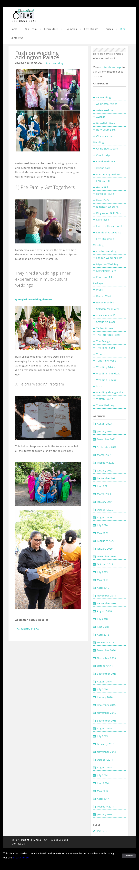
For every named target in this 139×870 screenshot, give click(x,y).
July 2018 (102, 619)
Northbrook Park (106, 270)
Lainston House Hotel (109, 226)
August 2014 (104, 767)
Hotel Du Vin (103, 200)
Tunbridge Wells (106, 360)
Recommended (105, 302)
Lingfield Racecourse (108, 232)
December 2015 (106, 705)
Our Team (31, 29)
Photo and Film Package (103, 280)
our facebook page (111, 67)
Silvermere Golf (105, 315)
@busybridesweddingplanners (33, 299)
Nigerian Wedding (107, 264)
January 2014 (105, 814)
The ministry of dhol (27, 628)
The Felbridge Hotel (108, 334)
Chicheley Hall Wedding (103, 139)
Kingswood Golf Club (108, 213)
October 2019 (105, 564)
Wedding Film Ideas (108, 373)
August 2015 (104, 728)
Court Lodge (103, 155)
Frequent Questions (108, 174)
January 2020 (105, 548)
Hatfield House (105, 193)
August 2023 (104, 423)
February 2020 (105, 540)
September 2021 (107, 478)
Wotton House (104, 398)
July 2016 (102, 689)
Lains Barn (102, 219)
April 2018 (103, 634)
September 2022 (107, 447)
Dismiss (129, 855)
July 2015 (102, 736)
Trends (100, 354)
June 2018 (103, 626)
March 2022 (104, 454)
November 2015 (106, 712)
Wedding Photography (109, 392)
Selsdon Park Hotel (107, 309)
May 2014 (102, 791)
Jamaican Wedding (107, 206)
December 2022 (106, 439)
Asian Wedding (55, 63)
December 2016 (106, 650)
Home (14, 29)
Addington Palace (106, 104)
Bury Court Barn (106, 129)
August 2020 (104, 517)
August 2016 (104, 681)
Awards (100, 116)
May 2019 (102, 580)
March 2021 (104, 494)
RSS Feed (102, 831)
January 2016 (105, 697)
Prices (109, 29)
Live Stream (91, 29)
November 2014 (106, 751)
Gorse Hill (102, 187)
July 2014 (102, 775)
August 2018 (104, 611)
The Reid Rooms (106, 347)
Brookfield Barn (105, 123)
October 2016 (105, 665)
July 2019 (102, 572)
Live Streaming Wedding (103, 242)
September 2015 (107, 720)
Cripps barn (103, 168)
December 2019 (106, 556)
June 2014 (103, 783)
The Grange (103, 341)
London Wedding (106, 251)
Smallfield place (105, 321)
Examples (71, 29)
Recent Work (103, 296)
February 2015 (105, 744)
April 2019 (103, 587)
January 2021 (105, 501)
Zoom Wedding (105, 405)
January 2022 (105, 470)
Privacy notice (21, 858)
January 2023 (105, 431)
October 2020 (105, 509)
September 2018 (107, 603)
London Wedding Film (109, 257)
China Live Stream (107, 148)
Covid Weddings (106, 161)
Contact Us (17, 37)
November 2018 (106, 595)
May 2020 (102, 533)
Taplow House (104, 328)
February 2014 (105, 806)
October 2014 (105, 759)
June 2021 (103, 486)
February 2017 (105, 642)
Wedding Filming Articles (104, 383)
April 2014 (103, 798)
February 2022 (105, 462)
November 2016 (106, 658)
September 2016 (107, 673)
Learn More (51, 29)
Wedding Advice (106, 367)
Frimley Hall (103, 180)
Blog (123, 29)
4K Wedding (103, 97)
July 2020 (102, 525)
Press (99, 289)
